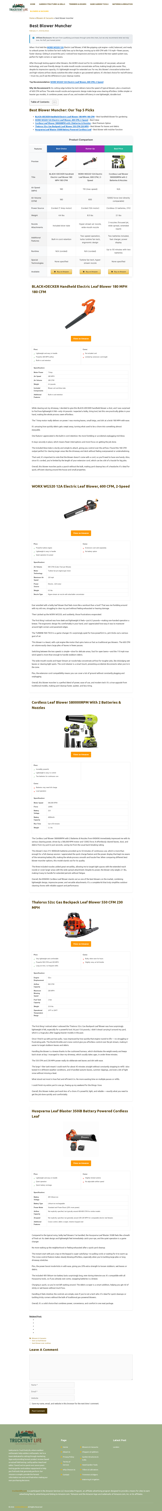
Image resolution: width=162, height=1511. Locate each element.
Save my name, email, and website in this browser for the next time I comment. (65, 1404)
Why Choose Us (69, 1470)
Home (32, 4)
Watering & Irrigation (122, 4)
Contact (66, 1475)
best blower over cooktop (41, 1343)
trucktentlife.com (19, 1491)
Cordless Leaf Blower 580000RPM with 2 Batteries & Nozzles (63, 123)
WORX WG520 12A (55, 47)
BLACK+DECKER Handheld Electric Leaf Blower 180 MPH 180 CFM (65, 117)
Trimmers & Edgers (77, 4)
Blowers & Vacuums (39, 11)
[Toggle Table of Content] (53, 102)
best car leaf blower (39, 1341)
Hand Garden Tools (99, 4)
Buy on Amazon (63, 272)
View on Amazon (81, 339)
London (116, 1447)
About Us (66, 1452)
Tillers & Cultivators (90, 1470)
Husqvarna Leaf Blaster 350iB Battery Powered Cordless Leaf (63, 129)
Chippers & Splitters (90, 1452)
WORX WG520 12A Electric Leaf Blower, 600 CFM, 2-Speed (76, 82)
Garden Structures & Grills (52, 4)
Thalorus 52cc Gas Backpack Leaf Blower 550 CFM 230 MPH (62, 126)
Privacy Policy (68, 1457)
